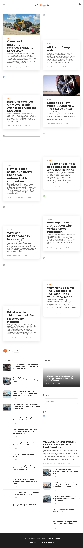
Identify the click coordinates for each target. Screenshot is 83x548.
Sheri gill (49, 66)
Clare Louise (50, 123)
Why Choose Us (48, 542)
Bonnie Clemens (12, 197)
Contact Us (34, 542)
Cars (9, 165)
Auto (9, 38)
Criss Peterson (11, 67)
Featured (51, 219)
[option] (21, 437)
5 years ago (19, 67)
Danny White (11, 338)
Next (16, 351)
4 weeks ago (50, 383)
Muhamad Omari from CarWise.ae (52, 463)
